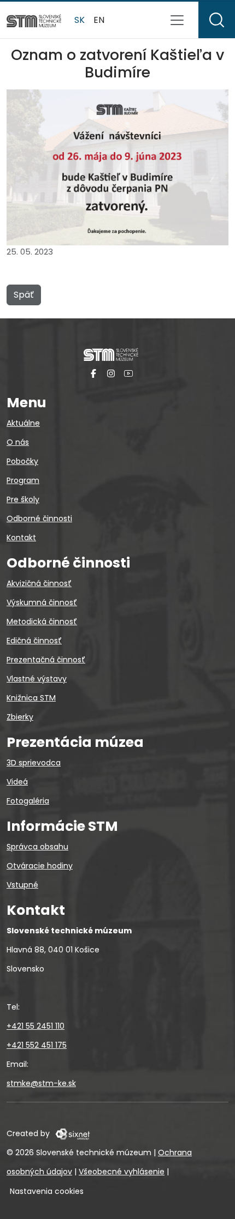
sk (79, 20)
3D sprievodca (34, 762)
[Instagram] (111, 373)
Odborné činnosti (39, 518)
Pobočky (22, 461)
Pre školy (23, 499)
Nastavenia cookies (47, 1191)
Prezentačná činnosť (46, 659)
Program (23, 480)
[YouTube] (128, 373)
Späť (24, 294)
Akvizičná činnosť (39, 583)
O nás (18, 442)
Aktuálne (23, 423)
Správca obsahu (37, 846)
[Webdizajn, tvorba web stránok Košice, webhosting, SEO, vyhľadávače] (72, 1133)
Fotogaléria (28, 800)
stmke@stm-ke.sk (41, 1083)
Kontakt (21, 537)
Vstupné (22, 884)
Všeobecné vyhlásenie (121, 1171)
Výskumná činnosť (42, 602)
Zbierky (20, 716)
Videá (17, 781)
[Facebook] (93, 373)
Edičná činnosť (34, 640)
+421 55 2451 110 (35, 1026)
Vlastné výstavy (37, 678)
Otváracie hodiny (40, 865)
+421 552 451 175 (37, 1045)
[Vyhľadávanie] (216, 20)
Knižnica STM (31, 697)
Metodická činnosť (42, 621)
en (98, 20)
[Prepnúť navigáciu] (177, 20)
